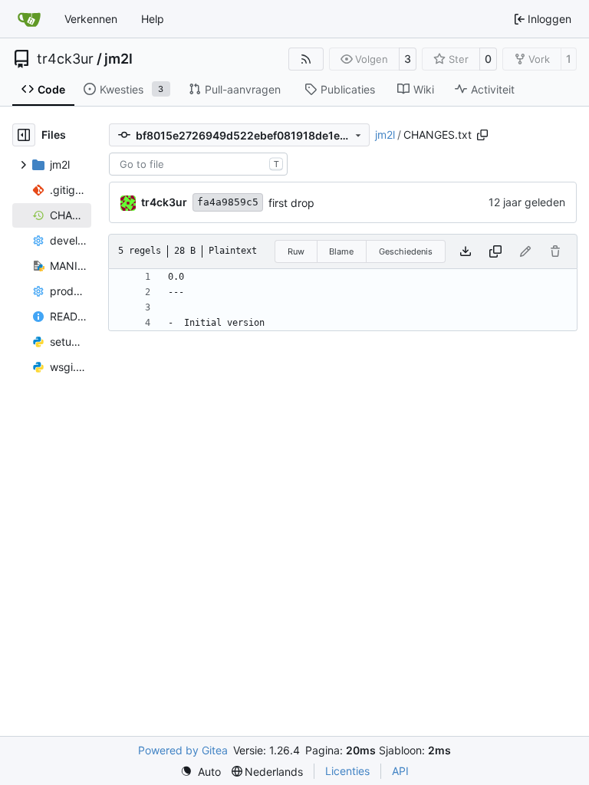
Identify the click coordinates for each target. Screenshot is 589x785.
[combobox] (198, 164)
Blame (341, 251)
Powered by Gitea (183, 750)
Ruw (296, 251)
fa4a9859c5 (227, 202)
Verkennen (90, 18)
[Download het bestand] (465, 251)
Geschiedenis (406, 251)
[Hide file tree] (23, 134)
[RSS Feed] (306, 59)
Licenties (347, 770)
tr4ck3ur (65, 59)
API (400, 770)
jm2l (118, 59)
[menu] (200, 771)
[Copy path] (482, 135)
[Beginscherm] (29, 19)
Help (152, 18)
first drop (291, 202)
